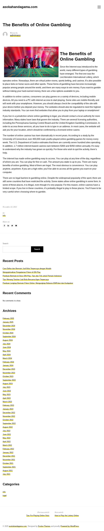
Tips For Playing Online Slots (37, 516)
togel (4, 496)
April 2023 (7, 398)
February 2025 (8, 318)
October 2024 (8, 333)
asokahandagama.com (18, 526)
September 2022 (9, 423)
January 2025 (8, 322)
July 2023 (6, 387)
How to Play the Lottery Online (67, 516)
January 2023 (8, 409)
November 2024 (9, 329)
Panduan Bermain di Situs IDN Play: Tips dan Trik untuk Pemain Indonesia (32, 276)
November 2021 (9, 460)
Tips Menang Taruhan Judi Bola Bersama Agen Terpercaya (26, 279)
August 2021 (8, 471)
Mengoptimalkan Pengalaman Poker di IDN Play (21, 272)
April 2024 (7, 355)
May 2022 (6, 438)
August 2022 (8, 427)
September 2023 (9, 380)
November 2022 (9, 416)
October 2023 (8, 376)
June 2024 (7, 347)
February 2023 (8, 405)
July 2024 (6, 344)
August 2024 (8, 340)
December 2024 (9, 326)
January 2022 (8, 453)
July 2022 (6, 431)
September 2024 (9, 337)
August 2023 (8, 384)
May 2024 (6, 351)
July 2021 (6, 474)
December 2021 (9, 456)
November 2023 (9, 373)
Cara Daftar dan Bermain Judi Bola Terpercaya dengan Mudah (27, 269)
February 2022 (8, 449)
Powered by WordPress (70, 526)
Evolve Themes (44, 526)
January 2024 (8, 365)
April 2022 (7, 442)
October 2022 (8, 420)
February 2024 (8, 362)
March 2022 (7, 445)
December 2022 (9, 413)
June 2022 (7, 434)
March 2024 (7, 358)
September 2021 (9, 467)
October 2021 (8, 463)
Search (5, 244)
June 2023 (7, 391)
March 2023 (7, 402)
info (4, 216)
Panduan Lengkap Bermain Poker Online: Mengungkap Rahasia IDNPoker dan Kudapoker (38, 283)
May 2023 (6, 395)
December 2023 (9, 369)
